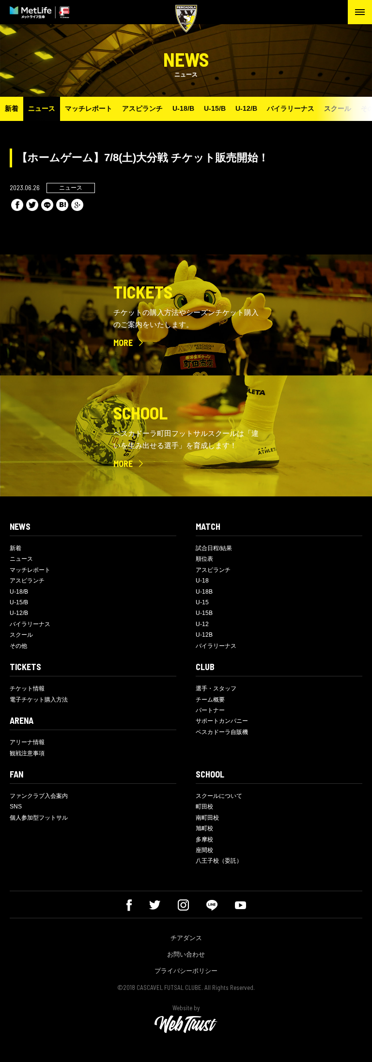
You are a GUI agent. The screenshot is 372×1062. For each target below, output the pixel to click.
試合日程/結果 (214, 548)
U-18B (204, 591)
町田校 (204, 806)
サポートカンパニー (222, 721)
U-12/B (246, 108)
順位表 (204, 558)
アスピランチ (142, 108)
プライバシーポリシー (186, 970)
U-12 (202, 624)
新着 (11, 108)
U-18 (202, 580)
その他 (18, 646)
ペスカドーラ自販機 (222, 732)
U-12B (204, 634)
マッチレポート (88, 108)
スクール (337, 108)
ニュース (41, 108)
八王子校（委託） (219, 860)
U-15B (204, 613)
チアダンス (186, 938)
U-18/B (183, 108)
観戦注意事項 (27, 753)
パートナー (210, 710)
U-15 (202, 602)
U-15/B (215, 108)
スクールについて (219, 796)
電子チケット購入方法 (39, 699)
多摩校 (204, 839)
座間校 (204, 850)
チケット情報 (27, 688)
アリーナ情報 (27, 742)
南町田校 (207, 817)
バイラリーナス (290, 108)
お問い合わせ (186, 954)
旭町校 (204, 828)
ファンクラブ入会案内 (39, 796)
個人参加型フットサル (39, 817)
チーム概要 (210, 699)
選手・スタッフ (216, 688)
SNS (16, 806)
